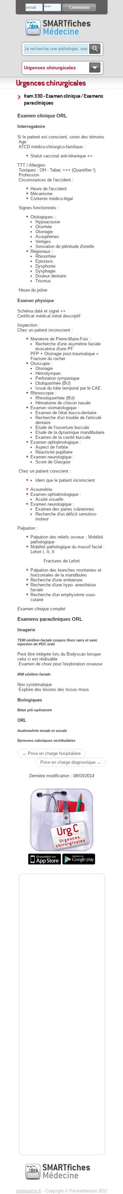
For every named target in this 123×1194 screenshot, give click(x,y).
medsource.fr (28, 1190)
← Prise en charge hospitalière (51, 753)
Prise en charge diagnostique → (70, 762)
